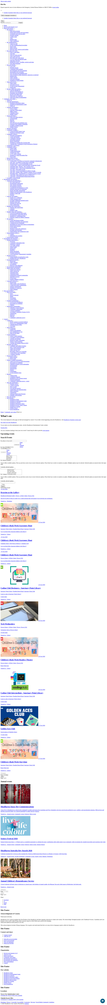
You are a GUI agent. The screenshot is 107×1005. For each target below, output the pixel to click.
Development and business (10, 179)
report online (56, 7)
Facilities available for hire (16, 125)
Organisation (13, 371)
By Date (7, 447)
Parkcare (12, 316)
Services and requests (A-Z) (11, 27)
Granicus (26, 1003)
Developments (13, 365)
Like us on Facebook (9, 940)
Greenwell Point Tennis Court (17, 131)
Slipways (12, 121)
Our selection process (15, 388)
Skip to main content (6, 1)
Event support (13, 227)
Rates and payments (15, 31)
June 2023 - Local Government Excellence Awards (22, 171)
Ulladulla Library (14, 113)
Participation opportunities (13, 306)
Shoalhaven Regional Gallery (17, 103)
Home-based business (15, 226)
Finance (12, 370)
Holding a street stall (15, 193)
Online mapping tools (15, 199)
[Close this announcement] (1, 10)
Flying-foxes (13, 278)
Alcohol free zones (14, 152)
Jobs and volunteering (12, 382)
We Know (12, 241)
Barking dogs (13, 39)
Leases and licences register (17, 220)
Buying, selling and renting (13, 89)
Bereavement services (12, 158)
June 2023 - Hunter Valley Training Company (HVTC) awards (25, 172)
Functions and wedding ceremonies (18, 124)
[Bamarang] (11, 459)
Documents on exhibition (16, 303)
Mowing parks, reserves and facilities (19, 49)
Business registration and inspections (19, 221)
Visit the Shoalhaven (15, 90)
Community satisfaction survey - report (19, 381)
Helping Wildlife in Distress (17, 279)
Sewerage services (14, 84)
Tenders (12, 234)
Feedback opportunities (12, 300)
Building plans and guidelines (14, 211)
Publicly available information (14, 360)
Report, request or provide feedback (19, 322)
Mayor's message (14, 295)
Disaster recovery (11, 255)
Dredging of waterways (16, 288)
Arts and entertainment (12, 101)
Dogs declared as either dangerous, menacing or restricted (24, 75)
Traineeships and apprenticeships (18, 389)
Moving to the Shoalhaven (16, 91)
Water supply (13, 83)
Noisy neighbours (14, 41)
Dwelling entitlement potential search (19, 200)
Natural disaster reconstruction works (19, 257)
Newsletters (13, 298)
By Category (4, 474)
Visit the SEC (4, 427)
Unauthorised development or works (19, 187)
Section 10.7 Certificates (16, 197)
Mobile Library (14, 114)
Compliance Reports (15, 377)
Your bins (12, 53)
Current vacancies (14, 385)
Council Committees (15, 310)
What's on (9, 100)
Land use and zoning (12, 196)
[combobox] (9, 15)
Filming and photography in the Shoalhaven (21, 192)
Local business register (12, 237)
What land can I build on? (16, 96)
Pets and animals (11, 65)
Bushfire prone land (15, 202)
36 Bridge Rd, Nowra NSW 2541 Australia (11, 995)
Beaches (12, 120)
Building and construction (13, 206)
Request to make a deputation (17, 340)
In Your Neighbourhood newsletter (18, 45)
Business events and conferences (18, 228)
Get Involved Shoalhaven (16, 302)
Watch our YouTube (9, 943)
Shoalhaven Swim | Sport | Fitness (18, 405)
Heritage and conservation (16, 207)
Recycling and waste (12, 51)
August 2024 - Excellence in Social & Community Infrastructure (26, 161)
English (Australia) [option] (18, 18)
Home (2, 412)
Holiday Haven (14, 127)
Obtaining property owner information (19, 364)
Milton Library (13, 111)
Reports (9, 374)
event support (45, 430)
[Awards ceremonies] (14, 472)
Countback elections (15, 354)
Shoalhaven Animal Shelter (16, 80)
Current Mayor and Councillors (18, 353)
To (6, 448)
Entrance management (15, 286)
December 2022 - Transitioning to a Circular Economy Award (25, 173)
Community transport (15, 138)
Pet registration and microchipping (18, 70)
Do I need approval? (15, 182)
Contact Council (8, 935)
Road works (13, 46)
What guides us (10, 327)
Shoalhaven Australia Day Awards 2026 (20, 142)
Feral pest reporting (15, 79)
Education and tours (15, 60)
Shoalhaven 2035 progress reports (18, 378)
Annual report (13, 375)
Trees (11, 38)
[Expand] (14, 28)
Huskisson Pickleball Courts (17, 132)
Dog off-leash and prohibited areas (18, 73)
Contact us (9, 320)
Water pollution (14, 262)
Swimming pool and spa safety (17, 34)
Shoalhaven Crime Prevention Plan (18, 155)
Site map (33, 1002)
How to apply (13, 387)
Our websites (10, 398)
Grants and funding (15, 137)
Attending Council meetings (17, 307)
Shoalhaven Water (14, 399)
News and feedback (9, 291)
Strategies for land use (15, 203)
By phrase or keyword (6, 441)
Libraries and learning (12, 107)
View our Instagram (9, 942)
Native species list (14, 271)
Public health (13, 148)
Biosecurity (13, 261)
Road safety (13, 156)
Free (3, 484)
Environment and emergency (11, 238)
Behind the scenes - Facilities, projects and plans (22, 62)
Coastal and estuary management (18, 285)
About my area (13, 43)
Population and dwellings (16, 93)
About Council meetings (16, 336)
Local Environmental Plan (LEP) (18, 213)
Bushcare (12, 315)
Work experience (14, 391)
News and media (11, 292)
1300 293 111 (7, 936)
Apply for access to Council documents (19, 361)
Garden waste (13, 36)
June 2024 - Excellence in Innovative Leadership (22, 162)
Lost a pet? (12, 66)
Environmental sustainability (14, 267)
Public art (12, 106)
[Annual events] (14, 470)
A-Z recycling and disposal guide (18, 59)
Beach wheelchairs (14, 141)
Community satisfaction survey (17, 317)
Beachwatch (13, 282)
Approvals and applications (13, 180)
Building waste (13, 210)
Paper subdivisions (14, 204)
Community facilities (12, 130)
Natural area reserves (15, 269)
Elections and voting (12, 344)
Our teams (12, 326)
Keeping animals (14, 35)
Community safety (11, 147)
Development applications (16, 183)
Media (11, 296)
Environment (13, 367)
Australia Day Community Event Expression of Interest (23, 144)
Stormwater (13, 87)
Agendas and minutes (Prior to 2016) (19, 343)
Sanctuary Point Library (16, 110)
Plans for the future (14, 333)
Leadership (13, 329)
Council (6, 319)
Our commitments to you (16, 331)
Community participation (16, 309)
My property (10, 29)
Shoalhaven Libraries (15, 402)
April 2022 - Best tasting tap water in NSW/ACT (22, 175)
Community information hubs (17, 243)
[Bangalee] (11, 460)
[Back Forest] (11, 456)
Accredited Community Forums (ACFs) (20, 312)
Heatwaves (13, 248)
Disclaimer (3, 1002)
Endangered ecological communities (19, 275)
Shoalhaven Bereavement (10, 980)
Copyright (13, 1002)
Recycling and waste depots (17, 58)
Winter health (13, 247)
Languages (27, 1002)
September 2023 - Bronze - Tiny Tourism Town (22, 166)
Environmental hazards (12, 259)
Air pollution (13, 264)
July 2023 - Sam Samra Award (17, 169)
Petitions (12, 305)
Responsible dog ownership (17, 72)
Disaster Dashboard (15, 252)
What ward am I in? (15, 350)
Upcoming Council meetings (17, 337)
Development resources (16, 186)
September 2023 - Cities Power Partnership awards (22, 168)
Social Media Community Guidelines (45, 1002)
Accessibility (20, 1002)
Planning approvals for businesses (18, 189)
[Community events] (14, 474)
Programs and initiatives (16, 135)
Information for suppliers (16, 235)
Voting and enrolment (15, 348)
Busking (12, 195)
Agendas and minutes (15, 339)
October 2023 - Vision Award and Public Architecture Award (25, 165)
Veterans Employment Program (17, 394)
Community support (12, 134)
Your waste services (15, 56)
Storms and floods (14, 251)
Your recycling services (16, 55)
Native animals (13, 77)
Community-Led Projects (13, 145)
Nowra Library (13, 108)
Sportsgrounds (13, 118)
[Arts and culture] (14, 471)
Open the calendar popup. (22, 444)
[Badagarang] (11, 457)
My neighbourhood (11, 42)
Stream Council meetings (16, 341)
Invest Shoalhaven (14, 409)
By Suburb (3, 460)
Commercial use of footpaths (17, 223)
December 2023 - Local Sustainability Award (21, 163)
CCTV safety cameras (15, 154)
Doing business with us (12, 233)
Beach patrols (13, 149)
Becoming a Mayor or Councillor (18, 351)
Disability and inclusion (16, 395)
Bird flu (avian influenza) (16, 265)
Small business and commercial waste (19, 231)
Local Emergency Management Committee (20, 254)
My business (10, 219)
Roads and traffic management (17, 190)
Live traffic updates (15, 245)
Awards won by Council (13, 159)
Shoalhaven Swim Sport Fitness (12, 978)
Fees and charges (11, 396)
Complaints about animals (16, 69)
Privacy (9, 1002)
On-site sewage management (17, 86)
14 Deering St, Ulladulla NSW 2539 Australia (12, 999)
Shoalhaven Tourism (15, 406)
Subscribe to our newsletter (10, 939)
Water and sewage (11, 82)
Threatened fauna (14, 274)
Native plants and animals (13, 268)
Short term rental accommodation (18, 97)
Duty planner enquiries (15, 185)
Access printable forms (15, 372)
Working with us (14, 384)
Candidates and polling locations (18, 346)
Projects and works (11, 355)
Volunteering (13, 313)
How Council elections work (17, 347)
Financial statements (15, 379)
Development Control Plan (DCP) (18, 214)
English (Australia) (18, 12)
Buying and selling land (16, 94)
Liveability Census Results (13, 178)
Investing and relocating (16, 230)
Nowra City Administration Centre (18, 323)
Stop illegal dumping (15, 63)
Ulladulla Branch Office (16, 324)
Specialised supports (15, 139)
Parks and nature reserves (16, 117)
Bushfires (12, 250)
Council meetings (11, 334)
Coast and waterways (12, 281)
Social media (13, 299)
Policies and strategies (15, 330)
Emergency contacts (15, 244)
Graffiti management (15, 151)
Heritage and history (12, 128)
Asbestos (12, 209)
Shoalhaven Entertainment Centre (18, 104)
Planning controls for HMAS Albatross (19, 217)
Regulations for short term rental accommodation (22, 224)
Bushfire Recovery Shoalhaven (17, 258)
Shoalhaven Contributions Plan (17, 216)
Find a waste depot (14, 52)
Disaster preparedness (12, 240)
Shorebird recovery (15, 276)
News (11, 293)
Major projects (13, 48)
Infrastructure (13, 368)
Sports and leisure (11, 115)
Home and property (8, 28)
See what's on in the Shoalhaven (9, 422)
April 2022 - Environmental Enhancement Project (22, 176)
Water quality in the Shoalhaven (18, 283)
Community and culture (9, 99)
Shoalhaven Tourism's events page (72, 419)
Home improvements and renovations (19, 32)
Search (2, 22)
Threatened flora (14, 272)
